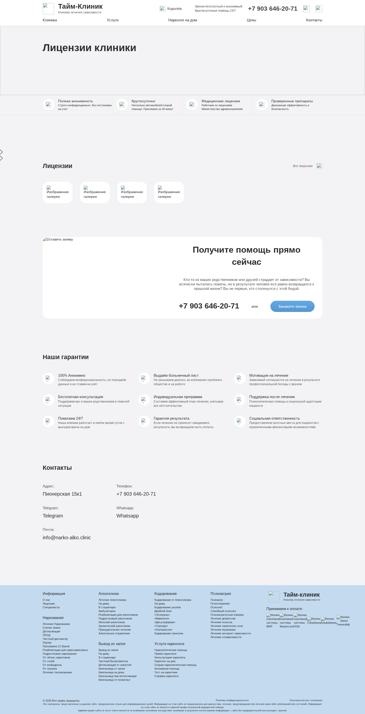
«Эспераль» (162, 614)
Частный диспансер (55, 638)
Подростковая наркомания (59, 653)
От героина (50, 668)
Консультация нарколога (169, 657)
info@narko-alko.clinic (67, 537)
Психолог (216, 607)
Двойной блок (163, 611)
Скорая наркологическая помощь (175, 664)
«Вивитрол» (161, 618)
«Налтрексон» (163, 629)
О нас (46, 599)
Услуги (112, 20)
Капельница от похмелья (114, 679)
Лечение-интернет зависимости (231, 633)
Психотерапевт (220, 603)
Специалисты (51, 607)
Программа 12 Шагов (56, 646)
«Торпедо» (161, 625)
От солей (48, 661)
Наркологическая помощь (170, 649)
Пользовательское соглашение (306, 700)
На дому (104, 603)
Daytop (47, 642)
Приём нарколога (165, 653)
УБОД (46, 635)
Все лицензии (303, 166)
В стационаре (107, 607)
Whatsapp (127, 515)
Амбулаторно (107, 611)
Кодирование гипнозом (168, 633)
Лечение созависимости (226, 637)
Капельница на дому (111, 672)
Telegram (53, 515)
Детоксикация (51, 631)
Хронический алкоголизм (114, 625)
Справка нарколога (166, 676)
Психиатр (217, 599)
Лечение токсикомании (57, 672)
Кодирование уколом (167, 607)
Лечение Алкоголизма (112, 599)
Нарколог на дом (182, 20)
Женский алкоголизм (112, 622)
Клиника (50, 20)
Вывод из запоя (108, 649)
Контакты (314, 20)
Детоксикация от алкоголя (115, 664)
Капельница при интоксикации (118, 676)
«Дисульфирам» (164, 622)
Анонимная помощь (167, 668)
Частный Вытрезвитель (113, 661)
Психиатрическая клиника (227, 614)
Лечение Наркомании (56, 623)
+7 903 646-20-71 (272, 8)
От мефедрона (52, 664)
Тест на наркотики (165, 672)
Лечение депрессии (223, 618)
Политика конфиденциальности (232, 700)
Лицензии (49, 603)
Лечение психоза (221, 622)
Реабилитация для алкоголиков (118, 614)
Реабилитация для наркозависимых (65, 649)
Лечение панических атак (227, 625)
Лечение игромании (223, 629)
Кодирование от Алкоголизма (172, 599)
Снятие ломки (51, 627)
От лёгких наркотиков (56, 657)
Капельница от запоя (112, 668)
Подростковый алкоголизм (115, 618)
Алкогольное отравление (114, 633)
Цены (251, 20)
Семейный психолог (223, 611)
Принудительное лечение (115, 629)
